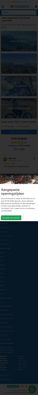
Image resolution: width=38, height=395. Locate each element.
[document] (19, 197)
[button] (35, 176)
